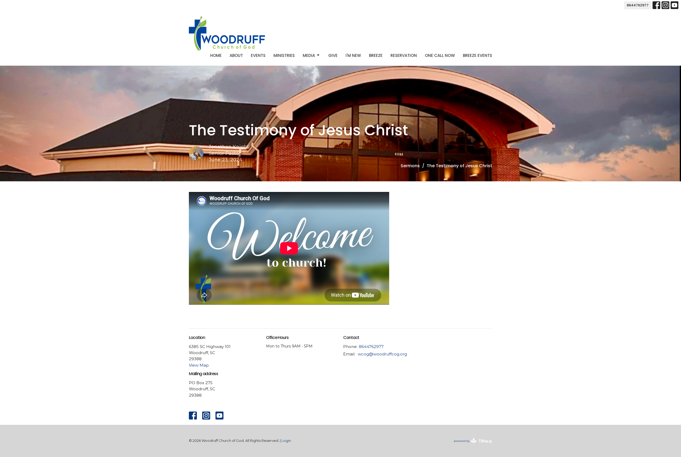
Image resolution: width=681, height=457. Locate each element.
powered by (470, 445)
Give (333, 55)
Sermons (410, 166)
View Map (199, 365)
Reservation (404, 55)
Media (309, 55)
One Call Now (440, 55)
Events (258, 55)
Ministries (284, 55)
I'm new (353, 55)
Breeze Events (477, 55)
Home (216, 55)
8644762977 (638, 5)
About (236, 55)
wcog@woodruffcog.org (382, 354)
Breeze (376, 55)
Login (286, 441)
